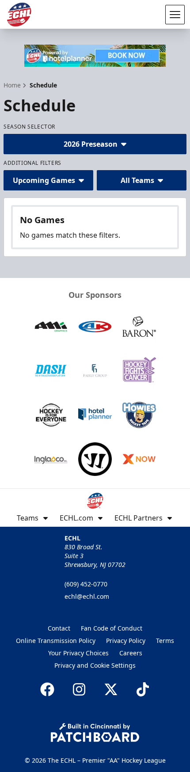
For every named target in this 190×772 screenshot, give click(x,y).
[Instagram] (79, 689)
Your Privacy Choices (78, 653)
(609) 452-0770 (86, 584)
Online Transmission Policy (55, 640)
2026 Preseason (91, 144)
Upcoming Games (44, 180)
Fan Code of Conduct (111, 628)
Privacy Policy (125, 640)
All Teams (137, 180)
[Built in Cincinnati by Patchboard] (95, 732)
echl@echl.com (87, 596)
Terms (165, 640)
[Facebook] (47, 689)
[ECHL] (19, 14)
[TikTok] (142, 689)
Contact (59, 628)
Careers (130, 653)
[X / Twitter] (111, 689)
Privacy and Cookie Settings (95, 665)
